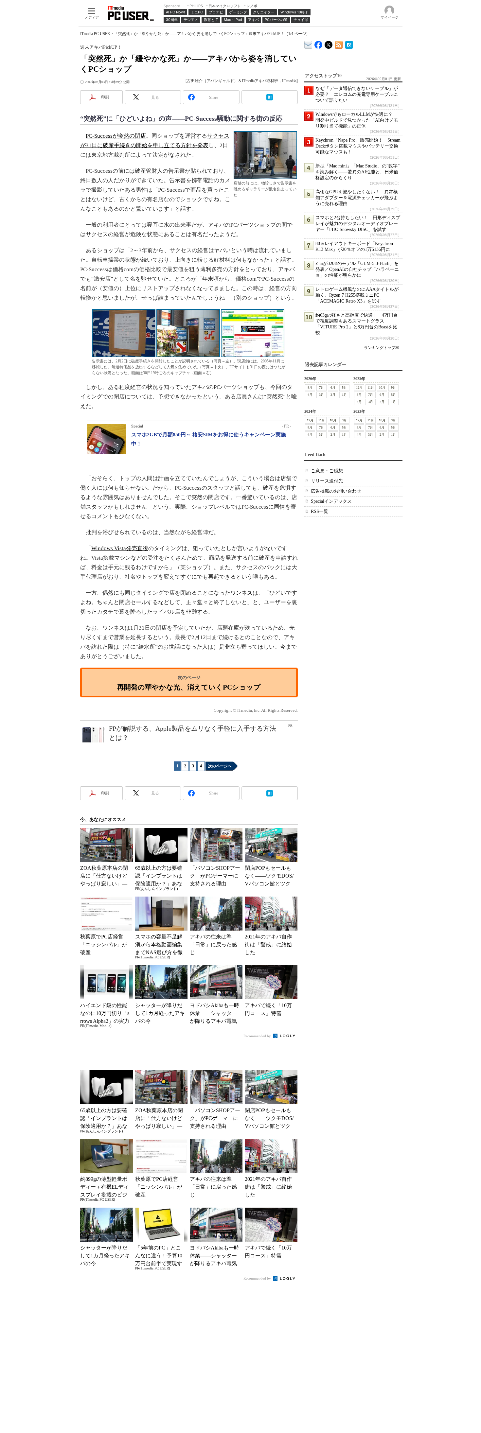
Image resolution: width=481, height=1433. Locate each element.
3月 (321, 394)
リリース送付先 (327, 481)
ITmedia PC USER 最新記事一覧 (339, 43)
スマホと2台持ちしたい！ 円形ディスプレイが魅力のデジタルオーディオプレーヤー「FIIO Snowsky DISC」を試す (357, 223)
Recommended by (257, 1036)
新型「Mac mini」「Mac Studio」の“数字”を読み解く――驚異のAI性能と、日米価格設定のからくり (357, 172)
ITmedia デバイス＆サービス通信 (308, 43)
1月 (344, 394)
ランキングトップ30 (381, 347)
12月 (359, 387)
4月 (310, 394)
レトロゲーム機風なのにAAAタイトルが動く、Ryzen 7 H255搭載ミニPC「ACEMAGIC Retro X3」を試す (357, 295)
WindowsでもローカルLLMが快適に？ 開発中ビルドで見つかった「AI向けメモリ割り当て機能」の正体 (356, 120)
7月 (321, 387)
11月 (370, 387)
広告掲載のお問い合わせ (336, 491)
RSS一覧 (319, 511)
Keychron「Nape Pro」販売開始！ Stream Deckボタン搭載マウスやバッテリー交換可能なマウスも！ (358, 146)
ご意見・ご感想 (327, 470)
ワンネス (241, 593)
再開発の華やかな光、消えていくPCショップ (189, 687)
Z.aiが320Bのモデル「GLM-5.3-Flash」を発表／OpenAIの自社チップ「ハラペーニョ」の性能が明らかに (357, 269)
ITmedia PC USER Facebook (318, 43)
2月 (332, 394)
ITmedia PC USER (95, 33)
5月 (344, 387)
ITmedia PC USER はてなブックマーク (349, 43)
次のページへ (220, 766)
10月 (382, 387)
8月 (310, 387)
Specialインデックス (331, 501)
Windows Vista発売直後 (119, 548)
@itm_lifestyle (329, 43)
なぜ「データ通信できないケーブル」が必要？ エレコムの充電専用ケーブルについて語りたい (356, 94)
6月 (332, 387)
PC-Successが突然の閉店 (116, 136)
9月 (393, 387)
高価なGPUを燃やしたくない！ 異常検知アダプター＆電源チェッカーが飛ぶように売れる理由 (356, 197)
